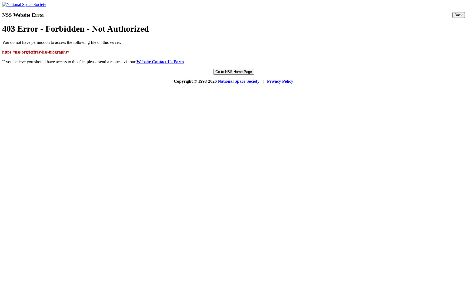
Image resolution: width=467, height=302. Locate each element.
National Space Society (238, 81)
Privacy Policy (280, 81)
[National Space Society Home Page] (24, 4)
